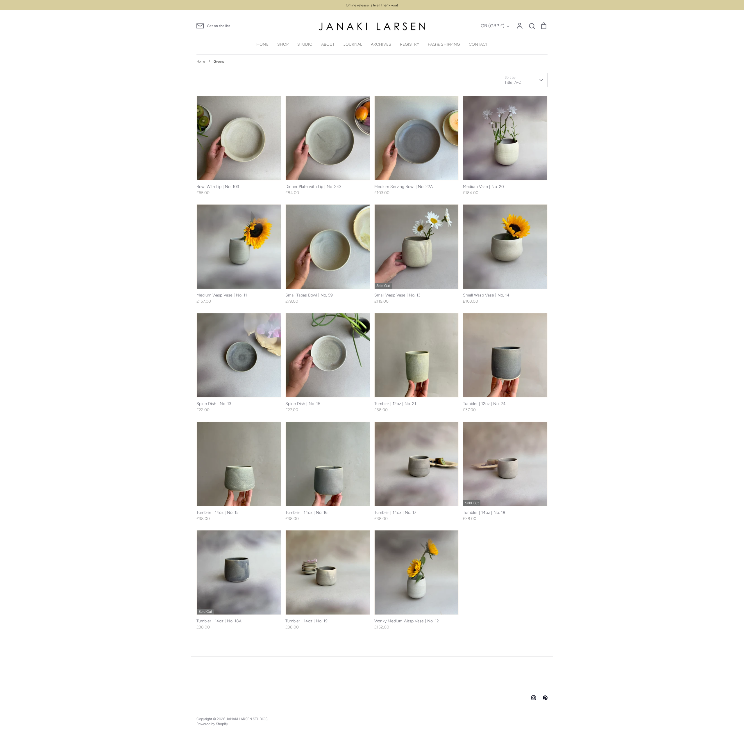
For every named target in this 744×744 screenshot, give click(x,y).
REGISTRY (409, 44)
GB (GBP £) (493, 26)
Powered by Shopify (212, 724)
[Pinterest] (545, 698)
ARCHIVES (381, 44)
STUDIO (304, 44)
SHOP (283, 44)
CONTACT (478, 44)
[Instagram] (533, 698)
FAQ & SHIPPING (444, 44)
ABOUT (328, 44)
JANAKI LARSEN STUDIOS (246, 719)
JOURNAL (353, 44)
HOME (262, 44)
